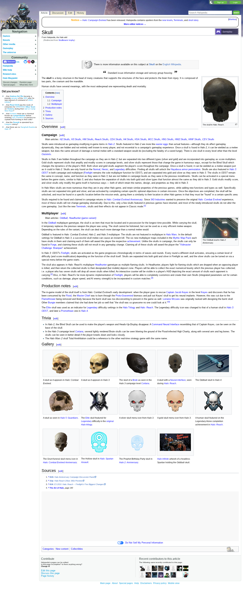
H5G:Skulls (167, 139)
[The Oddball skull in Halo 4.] (213, 363)
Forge (53, 244)
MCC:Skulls (154, 139)
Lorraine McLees (171, 299)
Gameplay (8, 48)
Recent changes (10, 82)
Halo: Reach (146, 307)
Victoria (10, 109)
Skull (152, 64)
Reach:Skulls (102, 139)
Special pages (9, 85)
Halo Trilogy (129, 307)
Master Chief (83, 295)
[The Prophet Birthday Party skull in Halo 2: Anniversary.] (137, 442)
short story (193, 20)
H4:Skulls (128, 139)
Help (136, 583)
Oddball (64, 218)
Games (6, 36)
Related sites (9, 74)
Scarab (16, 122)
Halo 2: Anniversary (128, 462)
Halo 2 (111, 144)
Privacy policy (160, 583)
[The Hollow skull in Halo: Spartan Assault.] (99, 442)
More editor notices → (135, 24)
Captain (170, 292)
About (115, 583)
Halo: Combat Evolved (209, 199)
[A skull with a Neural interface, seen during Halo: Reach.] (175, 363)
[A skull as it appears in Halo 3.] (99, 363)
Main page (105, 583)
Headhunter (101, 265)
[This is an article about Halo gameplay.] (227, 31)
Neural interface (178, 380)
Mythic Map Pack (182, 238)
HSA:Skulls (141, 139)
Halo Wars (171, 234)
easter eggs (162, 144)
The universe (9, 52)
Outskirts (46, 154)
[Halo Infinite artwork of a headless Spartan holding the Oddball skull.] (175, 442)
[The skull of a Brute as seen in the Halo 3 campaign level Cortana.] (137, 363)
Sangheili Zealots (28, 127)
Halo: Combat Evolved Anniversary (125, 199)
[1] (145, 206)
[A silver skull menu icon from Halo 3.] (137, 401)
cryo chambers (18, 117)
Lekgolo (8, 124)
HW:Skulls (88, 139)
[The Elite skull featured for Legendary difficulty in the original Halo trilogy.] (99, 401)
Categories (48, 549)
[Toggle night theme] (211, 2)
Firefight (88, 173)
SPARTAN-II (21, 107)
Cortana (79, 331)
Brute (135, 380)
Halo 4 (84, 311)
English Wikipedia (172, 64)
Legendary (119, 169)
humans (13, 114)
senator (14, 98)
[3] (152, 278)
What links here (26, 85)
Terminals (178, 20)
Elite (48, 307)
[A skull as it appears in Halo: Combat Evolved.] (61, 363)
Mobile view (173, 583)
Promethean (67, 311)
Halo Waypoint (10, 78)
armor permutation (191, 169)
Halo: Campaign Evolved (94, 20)
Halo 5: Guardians (69, 418)
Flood (69, 295)
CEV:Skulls (208, 139)
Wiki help (7, 70)
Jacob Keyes (181, 292)
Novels (6, 40)
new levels (167, 20)
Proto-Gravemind (124, 295)
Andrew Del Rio (16, 96)
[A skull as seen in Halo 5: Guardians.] (61, 401)
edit (63, 127)
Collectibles (77, 549)
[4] (169, 302)
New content (62, 549)
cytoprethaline (19, 116)
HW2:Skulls (181, 139)
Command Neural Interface (165, 324)
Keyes (204, 292)
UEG (25, 98)
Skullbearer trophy (66, 40)
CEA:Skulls (116, 139)
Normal (96, 169)
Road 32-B (14, 105)
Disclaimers (146, 583)
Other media (9, 44)
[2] (52, 274)
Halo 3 (7, 129)
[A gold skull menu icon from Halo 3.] (175, 401)
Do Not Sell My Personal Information (144, 542)
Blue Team (30, 107)
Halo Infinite (163, 459)
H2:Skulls (65, 139)
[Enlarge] (236, 124)
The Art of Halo (57, 488)
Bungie (51, 302)
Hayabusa (176, 169)
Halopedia (8, 66)
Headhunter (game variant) (82, 218)
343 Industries (158, 199)
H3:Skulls (76, 139)
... (35, 61)
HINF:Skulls (194, 139)
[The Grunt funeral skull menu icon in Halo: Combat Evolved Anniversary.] (61, 442)
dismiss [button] (232, 19)
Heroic (105, 169)
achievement (133, 241)
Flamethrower (49, 299)
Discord (11, 62)
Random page (26, 82)
